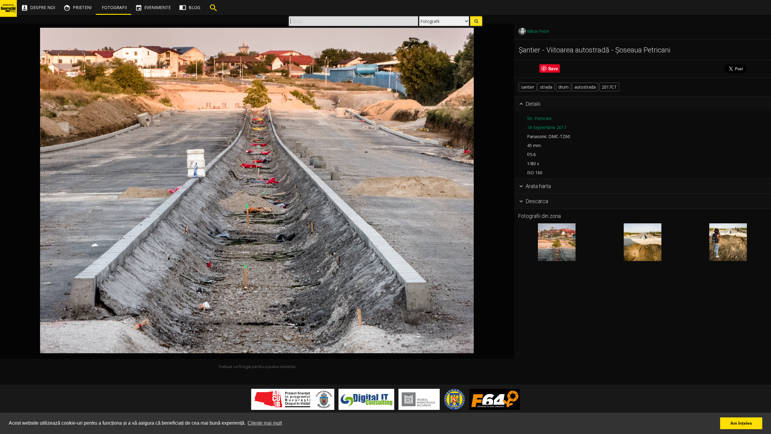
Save (553, 69)
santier (527, 87)
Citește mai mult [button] (265, 423)
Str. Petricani (539, 118)
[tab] (642, 104)
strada (546, 87)
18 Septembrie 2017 (546, 127)
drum (563, 87)
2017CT (609, 87)
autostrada (585, 87)
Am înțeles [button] (741, 423)
